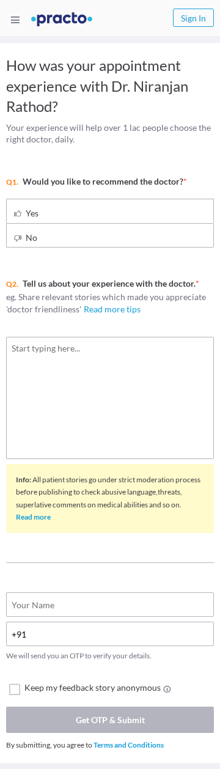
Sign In (193, 18)
